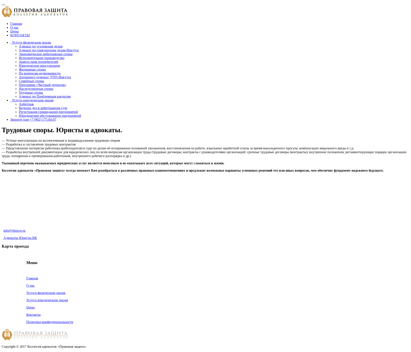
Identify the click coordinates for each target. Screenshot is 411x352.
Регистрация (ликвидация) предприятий (48, 112)
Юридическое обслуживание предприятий (50, 115)
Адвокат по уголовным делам (41, 46)
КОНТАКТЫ (20, 35)
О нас (14, 27)
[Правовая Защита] (35, 16)
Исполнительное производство (41, 58)
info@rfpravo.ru (14, 230)
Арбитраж (26, 104)
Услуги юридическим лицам (32, 100)
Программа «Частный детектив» (42, 85)
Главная (16, 23)
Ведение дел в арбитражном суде (43, 108)
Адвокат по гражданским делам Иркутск (49, 50)
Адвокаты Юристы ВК (20, 238)
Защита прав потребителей (38, 62)
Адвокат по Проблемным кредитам (45, 96)
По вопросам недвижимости (40, 73)
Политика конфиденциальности (49, 322)
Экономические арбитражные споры (46, 54)
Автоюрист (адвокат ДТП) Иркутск (45, 77)
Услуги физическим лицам (30, 42)
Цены (14, 31)
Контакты (33, 314)
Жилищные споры (32, 69)
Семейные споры (31, 81)
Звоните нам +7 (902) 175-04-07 (33, 119)
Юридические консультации (39, 65)
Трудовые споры (31, 92)
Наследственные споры (36, 89)
